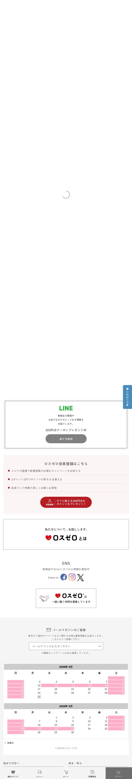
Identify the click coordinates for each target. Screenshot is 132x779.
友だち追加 (66, 439)
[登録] (99, 646)
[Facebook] (63, 579)
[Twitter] (80, 577)
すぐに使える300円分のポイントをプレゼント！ (71, 502)
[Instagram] (72, 579)
